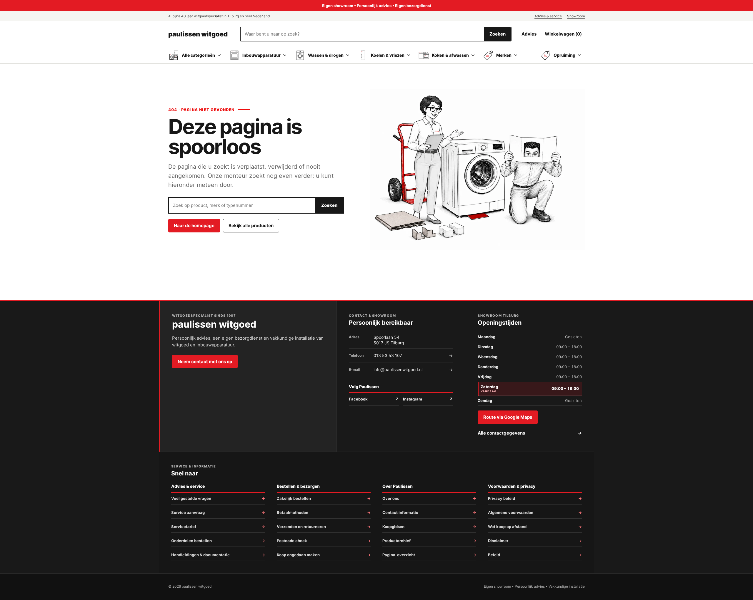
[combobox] (362, 34)
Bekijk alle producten (251, 225)
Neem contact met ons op (205, 361)
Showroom (576, 16)
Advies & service (548, 16)
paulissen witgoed (198, 34)
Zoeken (497, 34)
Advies (529, 34)
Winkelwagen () (563, 34)
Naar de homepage (194, 225)
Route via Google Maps (507, 417)
